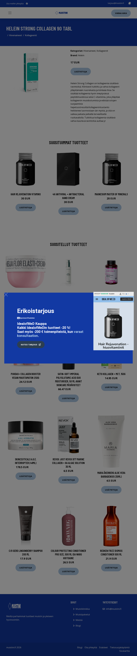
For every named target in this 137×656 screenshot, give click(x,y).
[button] (31, 344)
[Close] (6, 294)
